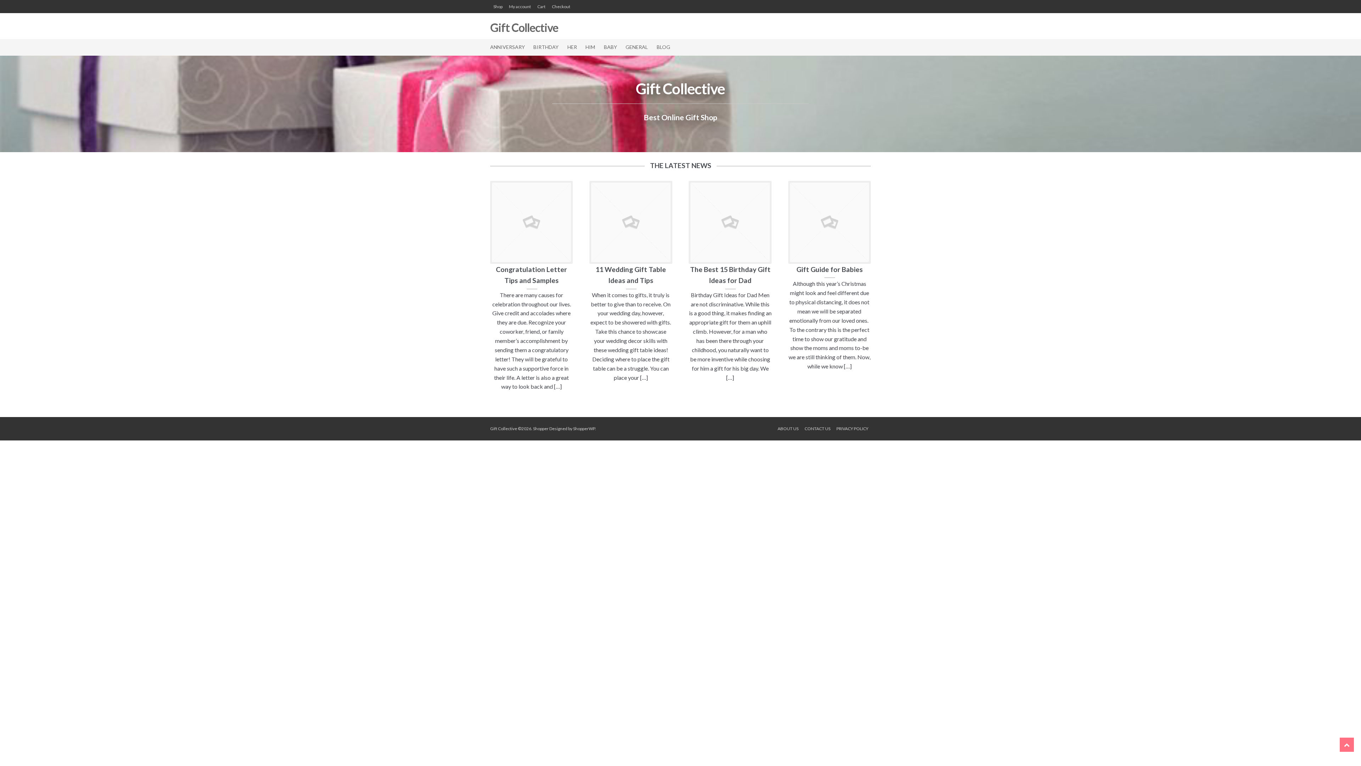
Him (590, 47)
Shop (498, 6)
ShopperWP (584, 428)
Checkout (561, 6)
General (637, 47)
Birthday (546, 47)
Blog (663, 47)
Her (572, 47)
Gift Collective (524, 27)
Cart (541, 6)
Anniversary (507, 47)
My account (520, 6)
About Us (788, 428)
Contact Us (817, 428)
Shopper (541, 428)
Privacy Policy (852, 428)
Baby (610, 47)
